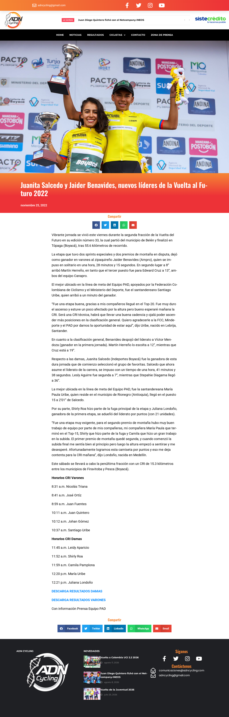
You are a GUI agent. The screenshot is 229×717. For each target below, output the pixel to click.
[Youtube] (161, 5)
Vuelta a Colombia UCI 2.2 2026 (119, 657)
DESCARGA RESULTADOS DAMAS (77, 591)
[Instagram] (150, 5)
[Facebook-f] (127, 5)
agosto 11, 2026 (111, 662)
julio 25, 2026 (110, 694)
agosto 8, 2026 (111, 682)
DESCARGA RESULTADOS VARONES (79, 600)
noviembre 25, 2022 (34, 205)
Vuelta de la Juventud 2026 (117, 689)
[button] (96, 225)
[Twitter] (138, 5)
